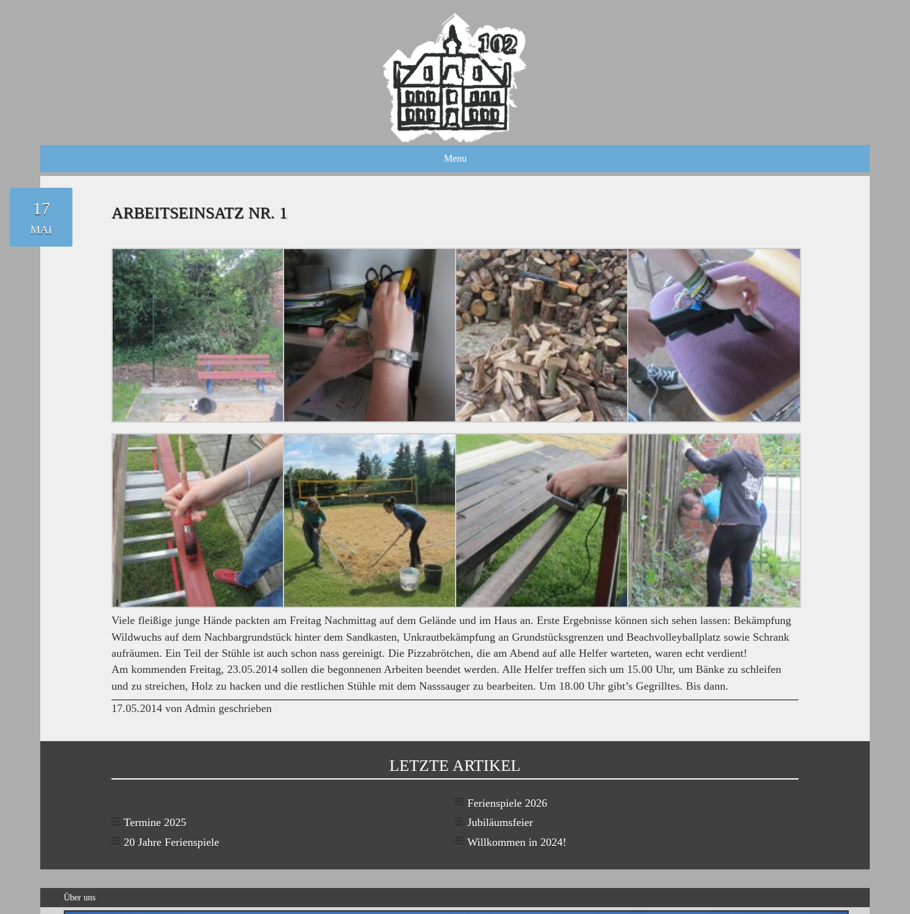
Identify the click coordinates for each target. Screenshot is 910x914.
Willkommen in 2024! (516, 842)
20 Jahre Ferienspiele (171, 842)
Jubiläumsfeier (500, 822)
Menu (455, 158)
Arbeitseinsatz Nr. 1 (199, 212)
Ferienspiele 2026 (507, 803)
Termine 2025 (155, 822)
